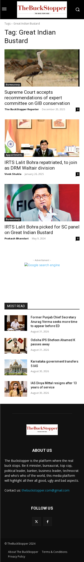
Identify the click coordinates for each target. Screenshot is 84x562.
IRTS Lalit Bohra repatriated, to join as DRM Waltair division (40, 165)
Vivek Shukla (13, 174)
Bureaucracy (13, 84)
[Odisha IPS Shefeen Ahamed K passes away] (15, 346)
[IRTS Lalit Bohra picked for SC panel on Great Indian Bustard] (42, 203)
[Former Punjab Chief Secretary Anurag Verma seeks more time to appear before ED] (15, 323)
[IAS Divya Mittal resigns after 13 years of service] (15, 389)
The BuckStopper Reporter (21, 109)
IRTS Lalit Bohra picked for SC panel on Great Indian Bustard (42, 229)
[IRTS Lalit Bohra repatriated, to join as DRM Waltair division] (42, 138)
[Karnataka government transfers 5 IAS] (15, 367)
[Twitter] (36, 521)
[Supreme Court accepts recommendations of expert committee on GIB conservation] (42, 68)
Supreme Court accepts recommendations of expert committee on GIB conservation (37, 97)
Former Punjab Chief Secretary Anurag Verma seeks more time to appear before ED (54, 321)
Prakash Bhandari (16, 238)
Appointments (14, 154)
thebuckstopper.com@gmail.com (45, 490)
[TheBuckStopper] (42, 9)
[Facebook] (47, 521)
